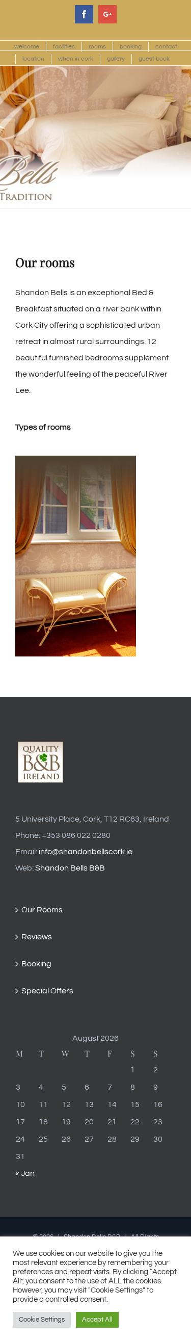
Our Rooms (42, 910)
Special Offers (47, 991)
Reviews (36, 937)
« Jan (25, 1173)
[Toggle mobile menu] (170, 98)
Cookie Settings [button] (42, 1319)
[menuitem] (27, 47)
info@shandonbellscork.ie (85, 852)
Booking (36, 964)
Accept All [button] (97, 1319)
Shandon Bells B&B (70, 868)
